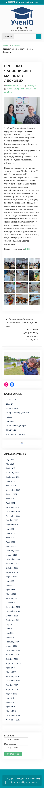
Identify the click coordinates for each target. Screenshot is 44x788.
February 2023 (12, 550)
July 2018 (10, 698)
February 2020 (12, 641)
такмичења (11, 430)
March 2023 (11, 546)
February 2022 (12, 598)
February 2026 (12, 472)
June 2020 (10, 633)
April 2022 (10, 589)
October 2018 (12, 685)
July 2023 (10, 529)
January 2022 (11, 602)
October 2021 (12, 615)
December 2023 (13, 511)
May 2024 (10, 498)
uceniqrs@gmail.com (29, 2)
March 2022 (11, 594)
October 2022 (12, 568)
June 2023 (10, 533)
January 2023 (11, 555)
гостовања (11, 88)
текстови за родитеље (16, 434)
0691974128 (13, 2)
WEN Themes (32, 782)
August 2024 (11, 494)
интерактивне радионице (17, 412)
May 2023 (10, 537)
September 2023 (13, 524)
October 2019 (12, 659)
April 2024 (10, 503)
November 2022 (13, 563)
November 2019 (13, 654)
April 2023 (10, 542)
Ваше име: (9, 735)
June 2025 (10, 481)
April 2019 (10, 667)
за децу (9, 404)
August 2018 (11, 693)
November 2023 (13, 516)
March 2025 (11, 485)
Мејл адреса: (10, 744)
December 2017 (13, 715)
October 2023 (12, 520)
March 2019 (11, 672)
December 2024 (13, 490)
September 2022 (13, 572)
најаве (9, 417)
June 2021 (10, 628)
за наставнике (12, 408)
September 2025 (13, 477)
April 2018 (10, 706)
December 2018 (13, 680)
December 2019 (13, 650)
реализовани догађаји (16, 425)
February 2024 (12, 507)
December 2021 (13, 607)
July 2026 (10, 459)
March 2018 (11, 711)
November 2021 (13, 611)
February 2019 (12, 676)
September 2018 (13, 689)
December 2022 (13, 559)
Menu (9, 36)
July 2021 (10, 624)
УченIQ (22, 27)
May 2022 (10, 585)
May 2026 (10, 464)
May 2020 (10, 637)
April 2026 (10, 468)
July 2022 (10, 581)
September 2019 (13, 663)
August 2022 (11, 576)
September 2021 (13, 620)
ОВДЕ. (28, 249)
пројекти (21, 88)
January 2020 (11, 646)
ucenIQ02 (32, 85)
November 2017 (13, 719)
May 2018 (10, 702)
